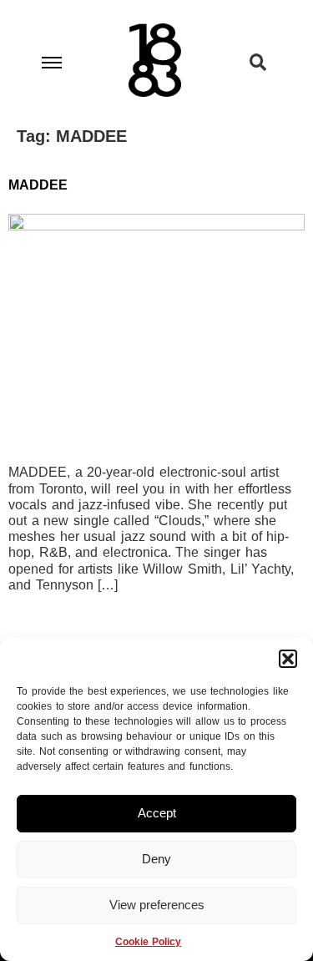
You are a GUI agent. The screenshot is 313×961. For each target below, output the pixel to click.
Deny (156, 859)
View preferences (156, 905)
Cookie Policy (148, 942)
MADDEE (38, 185)
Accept (157, 813)
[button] (288, 658)
